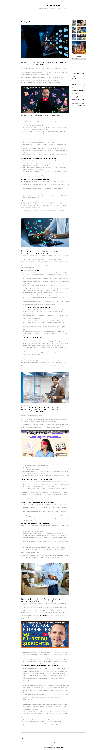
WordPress (50, 747)
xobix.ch (53, 745)
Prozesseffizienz (37, 68)
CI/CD (53, 255)
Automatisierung (49, 255)
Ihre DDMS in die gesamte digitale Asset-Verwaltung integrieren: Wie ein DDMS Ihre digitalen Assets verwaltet (41, 409)
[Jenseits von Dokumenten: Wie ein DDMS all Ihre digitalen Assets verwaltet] (45, 58)
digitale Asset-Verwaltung (50, 66)
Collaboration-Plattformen (36, 66)
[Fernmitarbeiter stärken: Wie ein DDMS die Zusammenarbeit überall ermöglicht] (45, 594)
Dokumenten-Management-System (60, 66)
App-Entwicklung (43, 255)
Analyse (33, 255)
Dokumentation (48, 603)
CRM (42, 66)
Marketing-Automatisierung (29, 68)
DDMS (44, 66)
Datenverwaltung (57, 255)
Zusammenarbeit (57, 68)
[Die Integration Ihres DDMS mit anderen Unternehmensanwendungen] (45, 246)
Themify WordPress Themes (58, 747)
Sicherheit (42, 68)
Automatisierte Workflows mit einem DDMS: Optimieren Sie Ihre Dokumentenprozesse (79, 105)
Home (37, 11)
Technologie (67, 11)
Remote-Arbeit (23, 605)
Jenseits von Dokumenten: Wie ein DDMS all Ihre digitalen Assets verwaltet (43, 63)
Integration (23, 68)
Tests (25, 257)
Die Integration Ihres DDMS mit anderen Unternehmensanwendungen (40, 252)
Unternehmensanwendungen (49, 68)
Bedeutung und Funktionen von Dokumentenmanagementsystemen (79, 86)
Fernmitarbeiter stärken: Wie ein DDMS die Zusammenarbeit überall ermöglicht (41, 600)
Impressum (23, 735)
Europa (60, 11)
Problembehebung (64, 603)
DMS (30, 66)
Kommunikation (58, 603)
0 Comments (64, 68)
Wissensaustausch (34, 605)
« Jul (78, 69)
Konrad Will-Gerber (24, 66)
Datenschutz (23, 738)
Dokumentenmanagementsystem (49, 11)
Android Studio (37, 255)
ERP (67, 66)
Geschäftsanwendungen (60, 413)
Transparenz (28, 605)
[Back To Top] (53, 742)
